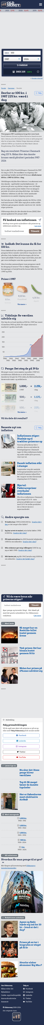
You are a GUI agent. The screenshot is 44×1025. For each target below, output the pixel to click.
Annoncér (5, 1002)
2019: (29, 11)
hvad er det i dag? (20, 533)
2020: (15, 11)
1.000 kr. (23, 818)
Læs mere (38, 226)
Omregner (11, 88)
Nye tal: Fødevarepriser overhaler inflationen (26, 489)
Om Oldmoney (6, 985)
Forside (3, 88)
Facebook (22, 735)
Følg (40, 93)
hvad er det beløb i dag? (25, 559)
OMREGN (23, 65)
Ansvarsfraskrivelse (8, 998)
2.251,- (38, 386)
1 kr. (23, 847)
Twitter (22, 752)
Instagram (22, 746)
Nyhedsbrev (5, 992)
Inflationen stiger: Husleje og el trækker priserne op (29, 438)
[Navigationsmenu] (40, 4)
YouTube (22, 757)
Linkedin (22, 741)
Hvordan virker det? (37, 78)
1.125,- (38, 397)
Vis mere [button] (22, 304)
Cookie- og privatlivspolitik (11, 995)
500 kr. (23, 840)
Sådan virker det (7, 989)
